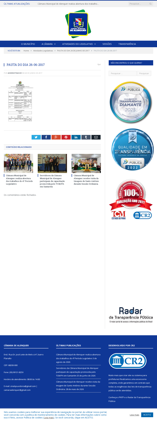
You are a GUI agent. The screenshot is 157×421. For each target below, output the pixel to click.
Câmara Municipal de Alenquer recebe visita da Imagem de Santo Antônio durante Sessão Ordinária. (86, 179)
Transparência (127, 43)
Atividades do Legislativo (77, 43)
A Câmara (47, 43)
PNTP (121, 397)
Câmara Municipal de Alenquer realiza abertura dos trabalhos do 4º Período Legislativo (69, 3)
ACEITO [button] (147, 414)
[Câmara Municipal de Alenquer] (78, 23)
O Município (28, 43)
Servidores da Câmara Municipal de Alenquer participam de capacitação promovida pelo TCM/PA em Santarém (52, 181)
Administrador (15, 73)
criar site (127, 375)
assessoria (141, 379)
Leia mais (49, 417)
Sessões (107, 43)
